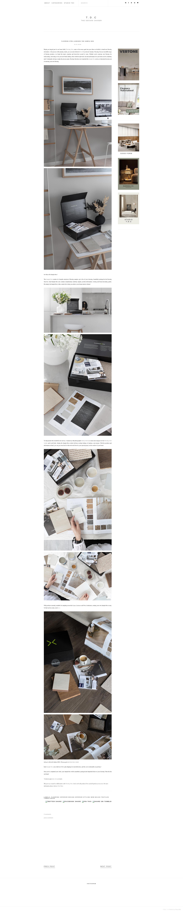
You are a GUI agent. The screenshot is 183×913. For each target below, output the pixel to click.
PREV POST (49, 866)
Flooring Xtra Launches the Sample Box (77, 41)
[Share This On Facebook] (72, 802)
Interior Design (67, 797)
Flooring (55, 797)
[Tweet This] (54, 802)
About (47, 3)
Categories (57, 3)
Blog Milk (178, 909)
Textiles (105, 797)
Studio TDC (69, 3)
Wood (52, 798)
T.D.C (91, 17)
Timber (47, 798)
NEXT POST (106, 866)
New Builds (96, 797)
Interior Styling (82, 797)
